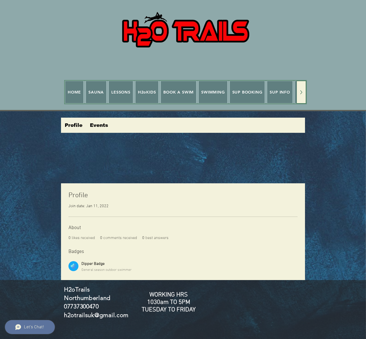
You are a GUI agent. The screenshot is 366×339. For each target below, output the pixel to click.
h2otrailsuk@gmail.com (96, 315)
